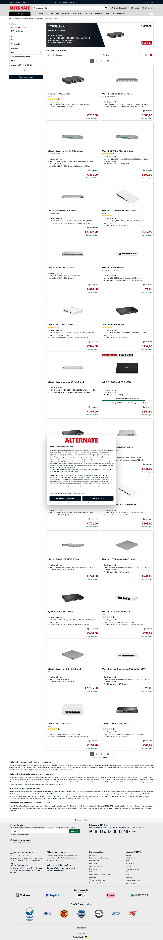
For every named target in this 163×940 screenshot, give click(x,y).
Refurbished (53, 14)
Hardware (16, 18)
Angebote (77, 14)
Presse (128, 861)
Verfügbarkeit (16, 44)
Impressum (81, 927)
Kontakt (151, 2)
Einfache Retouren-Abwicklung (66, 2)
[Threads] (101, 831)
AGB (127, 874)
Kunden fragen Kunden (97, 883)
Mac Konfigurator (115, 14)
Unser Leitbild (130, 872)
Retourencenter (94, 861)
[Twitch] (134, 831)
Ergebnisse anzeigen (26, 77)
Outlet (65, 14)
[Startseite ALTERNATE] (19, 8)
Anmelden (74, 831)
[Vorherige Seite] (87, 61)
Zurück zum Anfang (81, 820)
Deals (37, 14)
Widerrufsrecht (94, 863)
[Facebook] (91, 831)
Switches (40, 18)
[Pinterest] (115, 831)
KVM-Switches (17, 31)
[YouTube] (129, 831)
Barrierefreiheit (131, 883)
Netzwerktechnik (28, 18)
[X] (110, 831)
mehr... (26, 70)
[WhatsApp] (120, 831)
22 (108, 61)
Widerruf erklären (95, 866)
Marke (13, 61)
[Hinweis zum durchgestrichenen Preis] (143, 111)
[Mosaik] (151, 55)
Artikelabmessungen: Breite (20, 56)
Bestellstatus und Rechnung (98, 858)
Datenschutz (24, 834)
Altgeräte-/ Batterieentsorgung (99, 874)
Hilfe (144, 2)
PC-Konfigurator (94, 14)
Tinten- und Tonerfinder (97, 880)
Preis (13, 40)
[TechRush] (125, 831)
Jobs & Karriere (131, 858)
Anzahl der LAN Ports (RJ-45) (21, 65)
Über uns (129, 855)
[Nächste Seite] (113, 61)
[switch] (151, 14)
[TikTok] (105, 831)
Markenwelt (130, 863)
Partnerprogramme (132, 869)
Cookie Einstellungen (133, 880)
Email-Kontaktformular (66, 858)
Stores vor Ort (130, 866)
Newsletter (110, 2)
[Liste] (146, 55)
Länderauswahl (81, 933)
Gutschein (92, 877)
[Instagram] (96, 831)
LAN (12, 52)
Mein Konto (93, 855)
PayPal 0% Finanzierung (17, 2)
